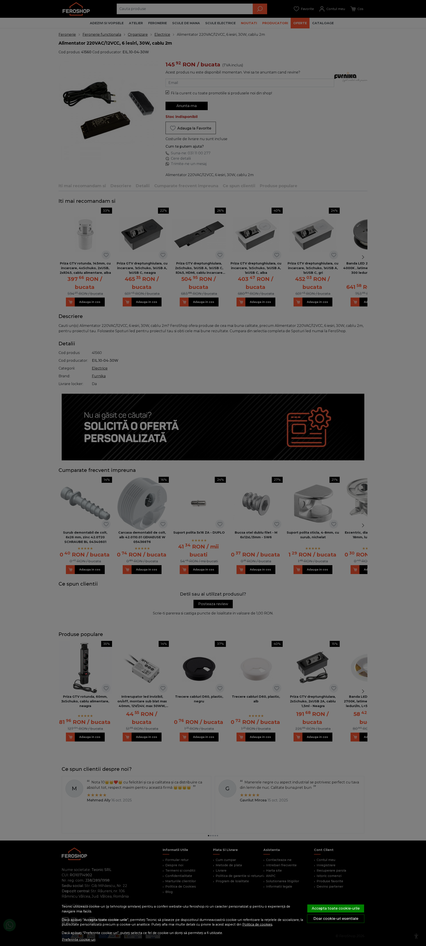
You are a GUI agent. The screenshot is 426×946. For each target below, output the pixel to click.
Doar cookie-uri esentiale (335, 918)
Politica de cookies (257, 924)
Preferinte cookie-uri (78, 940)
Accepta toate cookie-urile (336, 908)
